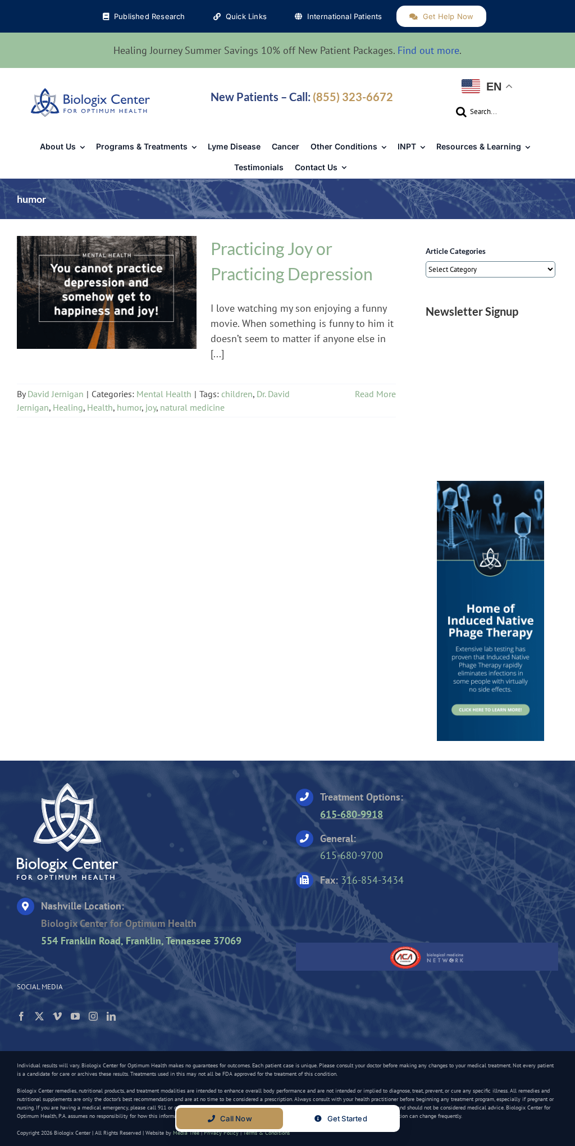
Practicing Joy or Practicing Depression (107, 285)
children (237, 393)
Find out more (428, 50)
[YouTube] (75, 1016)
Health (100, 407)
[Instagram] (93, 1016)
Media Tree (186, 1132)
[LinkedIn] (111, 1016)
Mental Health (106, 302)
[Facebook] (21, 1016)
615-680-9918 (351, 814)
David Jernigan (56, 393)
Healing (68, 407)
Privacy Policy (221, 1132)
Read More (375, 393)
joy (150, 407)
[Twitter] (39, 1016)
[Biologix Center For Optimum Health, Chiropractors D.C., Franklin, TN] (366, 911)
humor (129, 407)
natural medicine (192, 407)
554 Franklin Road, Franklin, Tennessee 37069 (141, 940)
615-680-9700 (351, 855)
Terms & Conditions (266, 1132)
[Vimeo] (57, 1016)
